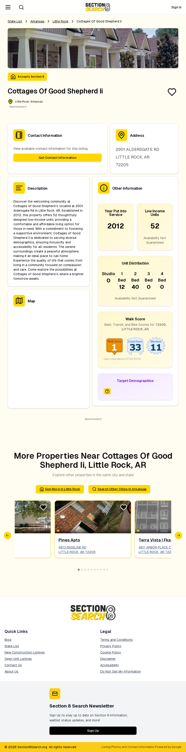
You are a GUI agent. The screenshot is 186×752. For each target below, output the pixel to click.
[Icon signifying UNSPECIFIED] (107, 391)
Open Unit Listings (18, 659)
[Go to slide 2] (82, 569)
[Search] (21, 7)
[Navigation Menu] (8, 7)
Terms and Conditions (116, 640)
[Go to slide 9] (104, 569)
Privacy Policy (111, 646)
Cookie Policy (110, 652)
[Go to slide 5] (91, 569)
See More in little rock (62, 489)
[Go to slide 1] (79, 570)
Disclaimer (108, 659)
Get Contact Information (57, 157)
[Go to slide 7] (97, 569)
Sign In (176, 7)
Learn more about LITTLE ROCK (122, 359)
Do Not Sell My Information (120, 671)
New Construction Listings (25, 652)
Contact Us (13, 665)
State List (15, 21)
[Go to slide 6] (94, 569)
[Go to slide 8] (101, 569)
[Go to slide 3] (85, 569)
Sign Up (93, 730)
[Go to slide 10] (107, 569)
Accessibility (109, 665)
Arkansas (37, 21)
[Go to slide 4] (88, 569)
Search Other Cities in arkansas (122, 489)
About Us (11, 671)
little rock (61, 21)
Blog (8, 640)
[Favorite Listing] (172, 92)
